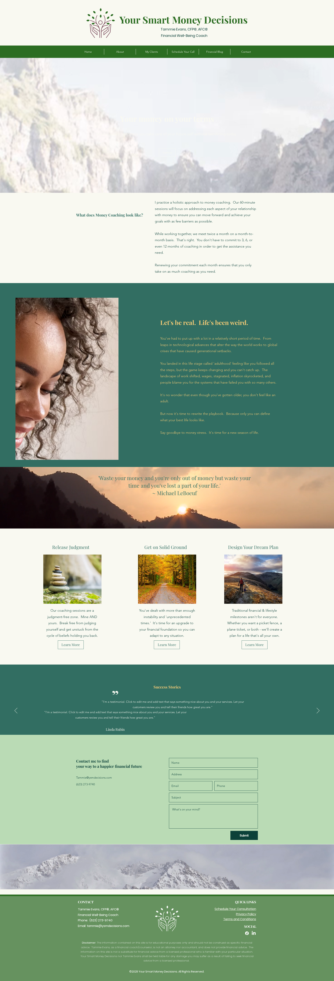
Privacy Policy (246, 914)
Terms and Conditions (239, 919)
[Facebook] (247, 933)
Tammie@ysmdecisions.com (94, 777)
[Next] (318, 711)
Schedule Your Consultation (235, 909)
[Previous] (15, 711)
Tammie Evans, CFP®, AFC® (184, 29)
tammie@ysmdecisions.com (108, 926)
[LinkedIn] (253, 933)
